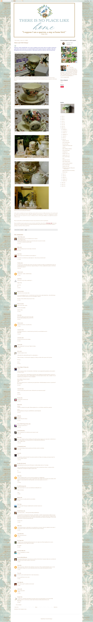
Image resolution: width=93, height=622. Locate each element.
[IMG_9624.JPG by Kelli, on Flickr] (31, 76)
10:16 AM (19, 427)
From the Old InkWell (21, 557)
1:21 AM (18, 593)
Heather (18, 497)
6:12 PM (18, 547)
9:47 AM (18, 394)
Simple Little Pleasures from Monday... (68, 170)
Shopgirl (18, 596)
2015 (63, 119)
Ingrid (18, 253)
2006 (63, 186)
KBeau (18, 247)
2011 (63, 124)
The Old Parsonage (20, 486)
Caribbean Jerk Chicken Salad (67, 145)
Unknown (19, 272)
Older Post (55, 607)
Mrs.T (18, 504)
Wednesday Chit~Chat (66, 159)
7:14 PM (18, 585)
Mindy (18, 525)
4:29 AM (18, 287)
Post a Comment (18, 604)
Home (36, 607)
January (64, 180)
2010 (63, 126)
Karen (18, 437)
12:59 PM (19, 482)
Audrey (18, 589)
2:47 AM (18, 275)
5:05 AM (18, 319)
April (64, 175)
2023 (63, 116)
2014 (63, 121)
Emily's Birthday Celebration (67, 148)
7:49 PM (18, 569)
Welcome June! (64, 172)
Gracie (18, 315)
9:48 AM (18, 412)
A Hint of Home (20, 237)
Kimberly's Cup (27, 77)
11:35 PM (19, 259)
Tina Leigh (19, 582)
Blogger (51, 618)
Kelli (18, 416)
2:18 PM (18, 500)
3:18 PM (18, 507)
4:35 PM (18, 536)
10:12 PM (19, 243)
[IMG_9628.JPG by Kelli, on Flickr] (31, 131)
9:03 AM (18, 385)
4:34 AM (18, 311)
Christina (19, 263)
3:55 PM (18, 522)
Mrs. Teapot (19, 540)
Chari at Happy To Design (22, 367)
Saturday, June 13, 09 (65, 155)
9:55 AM (18, 420)
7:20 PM (18, 561)
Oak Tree (63, 147)
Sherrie (18, 404)
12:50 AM (19, 268)
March (64, 177)
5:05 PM (18, 602)
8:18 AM (18, 340)
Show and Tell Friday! (66, 142)
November (64, 131)
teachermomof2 (20, 430)
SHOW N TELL (20, 309)
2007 (63, 184)
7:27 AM (18, 326)
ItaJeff (18, 278)
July (63, 137)
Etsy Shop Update (65, 143)
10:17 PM (19, 250)
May (63, 173)
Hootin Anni (19, 291)
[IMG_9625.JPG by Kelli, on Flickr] (31, 105)
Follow (61, 81)
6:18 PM (18, 553)
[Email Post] (26, 229)
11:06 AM (19, 442)
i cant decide (19, 533)
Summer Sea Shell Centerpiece (67, 163)
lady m (18, 351)
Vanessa (18, 344)
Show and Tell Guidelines (25, 220)
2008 (63, 182)
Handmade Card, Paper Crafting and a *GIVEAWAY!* (68, 168)
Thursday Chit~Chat (65, 166)
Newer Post (16, 607)
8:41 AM (18, 347)
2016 (63, 117)
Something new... (65, 151)
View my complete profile (64, 77)
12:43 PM (19, 472)
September (64, 134)
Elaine (18, 475)
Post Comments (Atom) (22, 609)
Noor (18, 573)
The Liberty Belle (20, 550)
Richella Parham (20, 511)
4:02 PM (18, 530)
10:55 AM (19, 433)
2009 (63, 127)
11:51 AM (19, 449)
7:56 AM (18, 334)
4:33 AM (18, 300)
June (63, 139)
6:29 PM (18, 578)
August (64, 136)
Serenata (18, 397)
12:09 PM (19, 459)
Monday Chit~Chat (65, 140)
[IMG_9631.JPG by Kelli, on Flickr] (31, 184)
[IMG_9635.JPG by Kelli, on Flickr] (31, 209)
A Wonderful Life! (20, 446)
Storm (63, 158)
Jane (18, 453)
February (64, 179)
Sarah (18, 565)
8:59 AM (18, 363)
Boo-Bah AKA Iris (20, 463)
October (64, 132)
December (64, 129)
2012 (63, 122)
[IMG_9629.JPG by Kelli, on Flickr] (31, 157)
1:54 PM (18, 493)
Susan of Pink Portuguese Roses (23, 423)
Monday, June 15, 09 (65, 153)
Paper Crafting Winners (66, 161)
